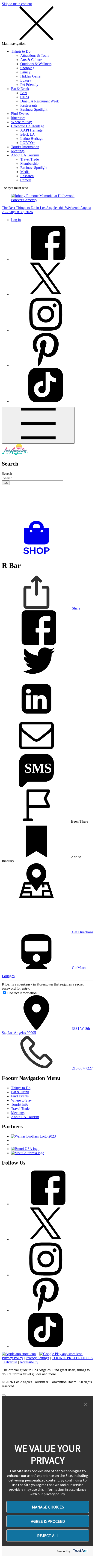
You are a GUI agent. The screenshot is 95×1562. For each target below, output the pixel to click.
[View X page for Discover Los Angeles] (45, 294)
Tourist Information (25, 147)
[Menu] (38, 425)
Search (7, 473)
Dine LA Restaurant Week (39, 101)
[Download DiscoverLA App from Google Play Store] (61, 1354)
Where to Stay (21, 122)
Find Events (20, 114)
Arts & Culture (31, 60)
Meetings (17, 151)
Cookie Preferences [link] (72, 1358)
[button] (85, 1404)
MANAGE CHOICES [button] (48, 1507)
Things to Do (20, 51)
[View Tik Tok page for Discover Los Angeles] (45, 401)
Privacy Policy (12, 1358)
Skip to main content (17, 4)
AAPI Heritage (31, 130)
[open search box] (47, 503)
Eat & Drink (20, 89)
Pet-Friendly (29, 85)
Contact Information (22, 993)
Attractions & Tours (34, 55)
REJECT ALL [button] (48, 1535)
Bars (23, 93)
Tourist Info (19, 1104)
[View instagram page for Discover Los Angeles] (45, 330)
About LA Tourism (25, 155)
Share (75, 608)
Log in (16, 220)
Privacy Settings (37, 1358)
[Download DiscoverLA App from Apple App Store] (19, 1354)
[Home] (15, 454)
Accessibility (29, 1362)
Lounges (8, 976)
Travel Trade (29, 159)
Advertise (10, 1362)
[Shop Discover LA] (38, 554)
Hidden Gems (30, 76)
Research (27, 176)
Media (25, 172)
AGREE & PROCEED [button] (48, 1521)
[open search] (47, 503)
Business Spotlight (33, 109)
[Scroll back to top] (4, 1395)
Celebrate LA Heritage (27, 126)
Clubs (24, 97)
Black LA (27, 134)
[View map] (36, 897)
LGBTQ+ (27, 143)
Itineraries (18, 118)
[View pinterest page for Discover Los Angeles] (45, 365)
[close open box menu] (36, 39)
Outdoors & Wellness (35, 64)
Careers (25, 180)
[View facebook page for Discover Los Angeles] (45, 259)
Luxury (25, 80)
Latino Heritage (31, 138)
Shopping (27, 68)
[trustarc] (79, 1551)
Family (25, 72)
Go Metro (78, 968)
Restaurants (28, 105)
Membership (29, 163)
